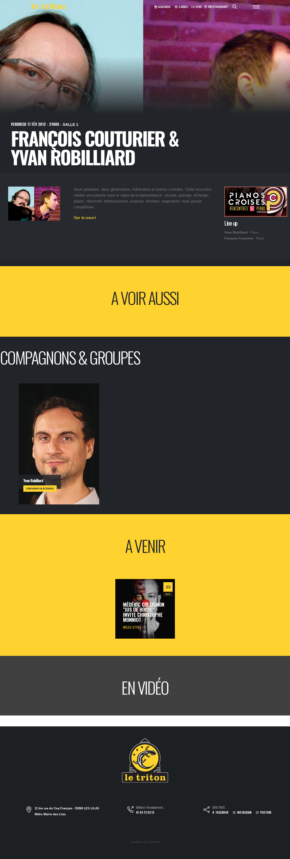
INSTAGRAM (243, 812)
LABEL (183, 7)
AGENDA (163, 7)
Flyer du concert (85, 217)
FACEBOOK (221, 812)
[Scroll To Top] (282, 854)
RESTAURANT (217, 7)
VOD (198, 7)
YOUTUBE (265, 812)
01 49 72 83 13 (145, 812)
